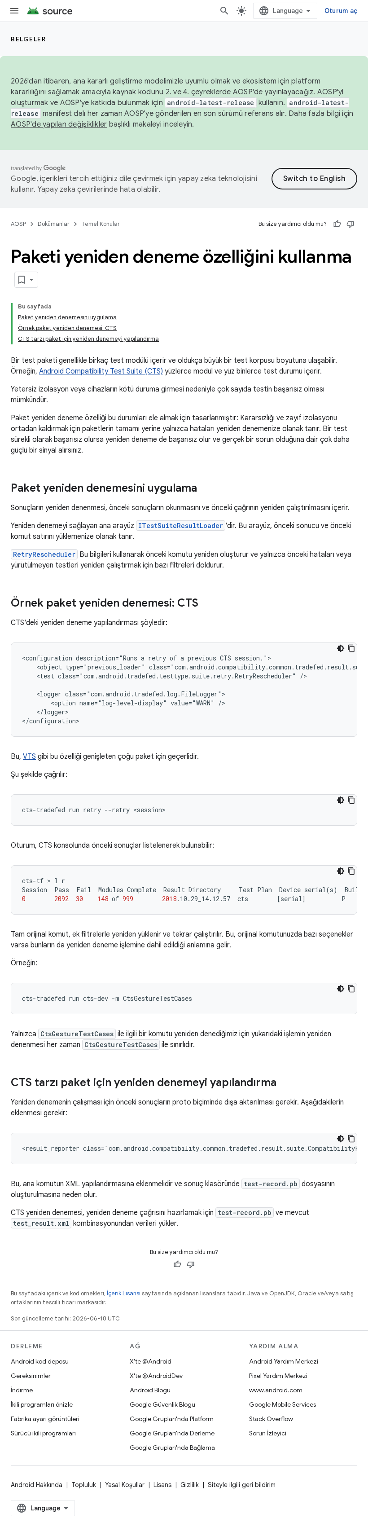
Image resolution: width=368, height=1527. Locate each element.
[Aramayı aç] (224, 10)
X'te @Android (150, 1361)
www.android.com (275, 1390)
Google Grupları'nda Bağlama (172, 1447)
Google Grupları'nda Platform (172, 1419)
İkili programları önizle (42, 1404)
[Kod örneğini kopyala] (351, 648)
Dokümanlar (54, 224)
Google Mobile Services (282, 1404)
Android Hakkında (36, 1484)
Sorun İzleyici (267, 1433)
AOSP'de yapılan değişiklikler (59, 124)
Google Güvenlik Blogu (162, 1404)
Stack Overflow (271, 1419)
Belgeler (28, 39)
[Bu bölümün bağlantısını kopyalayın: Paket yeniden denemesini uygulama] (206, 489)
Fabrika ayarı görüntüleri (45, 1419)
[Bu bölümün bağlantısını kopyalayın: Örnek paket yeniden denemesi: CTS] (207, 603)
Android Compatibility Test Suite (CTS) (101, 371)
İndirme (22, 1390)
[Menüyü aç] (14, 11)
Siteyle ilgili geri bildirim (242, 1484)
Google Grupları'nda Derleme (172, 1433)
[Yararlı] (337, 224)
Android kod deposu (40, 1361)
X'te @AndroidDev (156, 1376)
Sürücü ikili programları (43, 1433)
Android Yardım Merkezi (283, 1361)
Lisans (162, 1484)
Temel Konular (100, 224)
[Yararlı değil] (350, 224)
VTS (29, 756)
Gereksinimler (31, 1376)
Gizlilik (189, 1484)
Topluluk (83, 1484)
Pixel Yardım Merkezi (278, 1376)
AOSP (18, 224)
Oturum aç (340, 11)
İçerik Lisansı (123, 1293)
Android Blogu (150, 1390)
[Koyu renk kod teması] (340, 648)
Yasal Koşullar (125, 1484)
